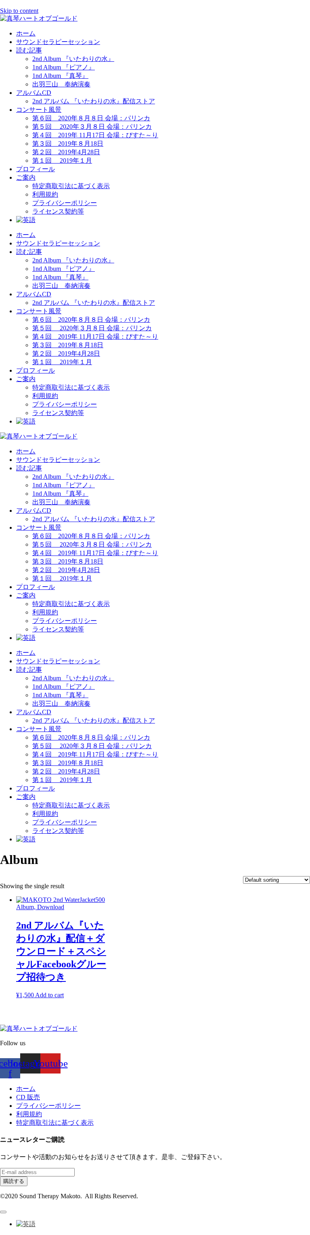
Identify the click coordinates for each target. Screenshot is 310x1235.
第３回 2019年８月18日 (67, 143)
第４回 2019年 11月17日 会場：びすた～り (95, 135)
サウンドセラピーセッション (58, 41)
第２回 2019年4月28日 (66, 152)
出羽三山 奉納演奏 (61, 84)
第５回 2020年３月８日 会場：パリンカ (92, 126)
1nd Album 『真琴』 (60, 75)
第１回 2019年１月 (62, 160)
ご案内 (26, 177)
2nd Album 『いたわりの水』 (73, 58)
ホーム (26, 33)
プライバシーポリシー (64, 202)
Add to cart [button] (49, 995)
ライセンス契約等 (58, 211)
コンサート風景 (38, 109)
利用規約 (45, 194)
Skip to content (19, 10)
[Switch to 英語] (26, 219)
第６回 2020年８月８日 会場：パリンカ (91, 118)
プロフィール (35, 169)
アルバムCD (33, 92)
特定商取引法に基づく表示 (71, 185)
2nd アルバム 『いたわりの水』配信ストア (93, 101)
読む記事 (29, 50)
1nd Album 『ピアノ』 (63, 67)
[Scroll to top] (3, 1212)
